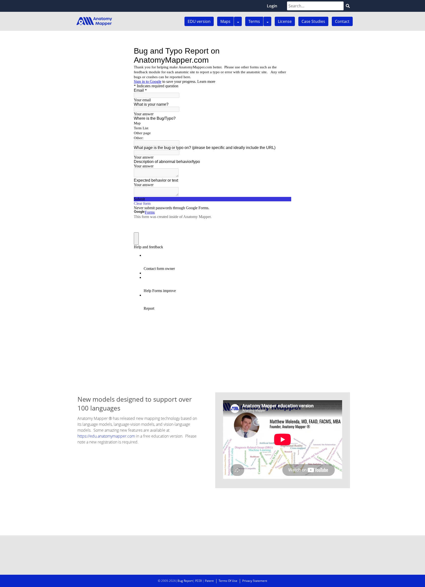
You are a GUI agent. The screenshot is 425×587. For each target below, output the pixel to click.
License (285, 21)
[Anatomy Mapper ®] (94, 21)
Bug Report (185, 581)
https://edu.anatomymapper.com (106, 436)
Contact (342, 21)
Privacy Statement (254, 581)
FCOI (198, 581)
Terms (254, 21)
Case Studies (313, 21)
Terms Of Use (228, 581)
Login (272, 6)
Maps (225, 21)
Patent (209, 581)
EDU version (199, 21)
